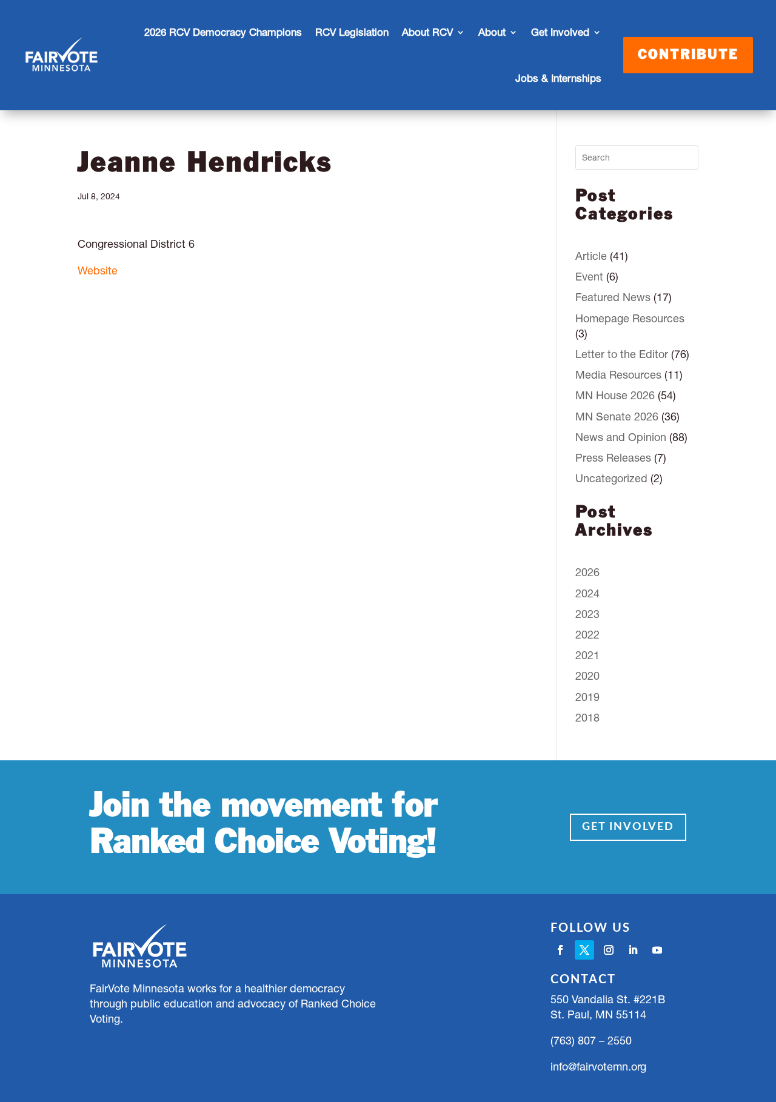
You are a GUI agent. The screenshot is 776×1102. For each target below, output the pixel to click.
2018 (587, 717)
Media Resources (618, 374)
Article (591, 256)
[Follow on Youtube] (657, 950)
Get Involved (628, 827)
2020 (587, 675)
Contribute (688, 55)
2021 (587, 655)
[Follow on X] (584, 950)
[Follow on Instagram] (608, 950)
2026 (587, 572)
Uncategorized (611, 478)
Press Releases (613, 457)
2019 (587, 697)
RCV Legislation (352, 32)
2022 (587, 634)
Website (98, 270)
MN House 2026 (615, 395)
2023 (587, 614)
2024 (587, 593)
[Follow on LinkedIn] (633, 950)
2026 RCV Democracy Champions (223, 32)
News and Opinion (620, 437)
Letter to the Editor (621, 354)
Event (589, 276)
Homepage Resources (629, 318)
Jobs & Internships (558, 78)
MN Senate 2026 (616, 416)
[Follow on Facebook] (560, 950)
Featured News (613, 297)
